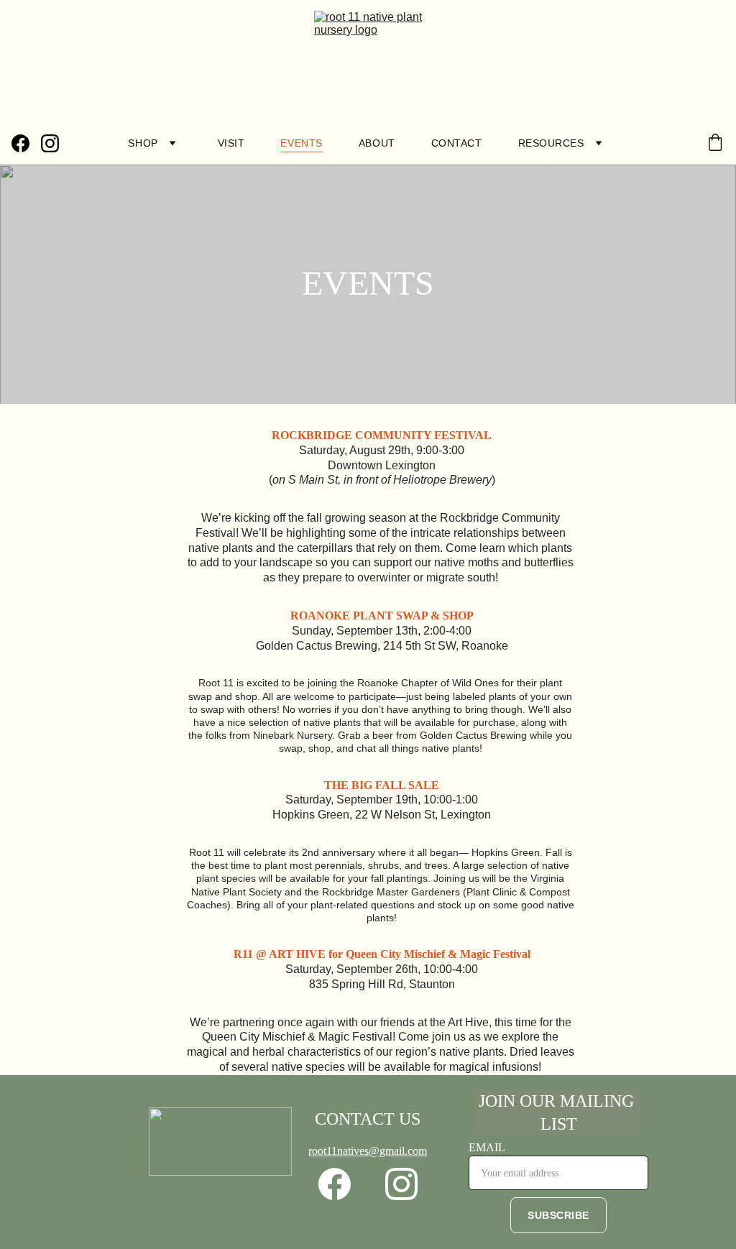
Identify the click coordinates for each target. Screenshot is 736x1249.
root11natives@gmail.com (367, 1151)
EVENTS (301, 143)
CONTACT (456, 143)
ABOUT (377, 143)
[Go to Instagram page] (50, 143)
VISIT (231, 143)
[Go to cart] (715, 143)
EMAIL (487, 1147)
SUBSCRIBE (558, 1215)
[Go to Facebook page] (26, 143)
